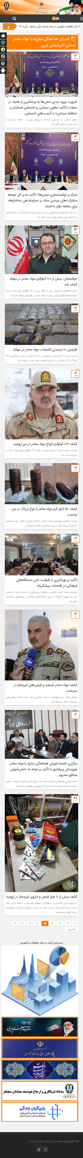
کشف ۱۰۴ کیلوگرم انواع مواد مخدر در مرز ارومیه (45, 444)
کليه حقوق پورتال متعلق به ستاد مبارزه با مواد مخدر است (54, 1141)
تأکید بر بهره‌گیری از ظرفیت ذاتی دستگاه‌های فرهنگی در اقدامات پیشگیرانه (46, 583)
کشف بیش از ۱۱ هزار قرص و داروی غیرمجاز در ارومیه (41, 897)
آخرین (71, 929)
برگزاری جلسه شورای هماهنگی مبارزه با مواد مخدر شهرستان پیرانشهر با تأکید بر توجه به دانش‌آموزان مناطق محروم (43, 769)
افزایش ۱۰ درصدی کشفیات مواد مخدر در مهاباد (45, 350)
